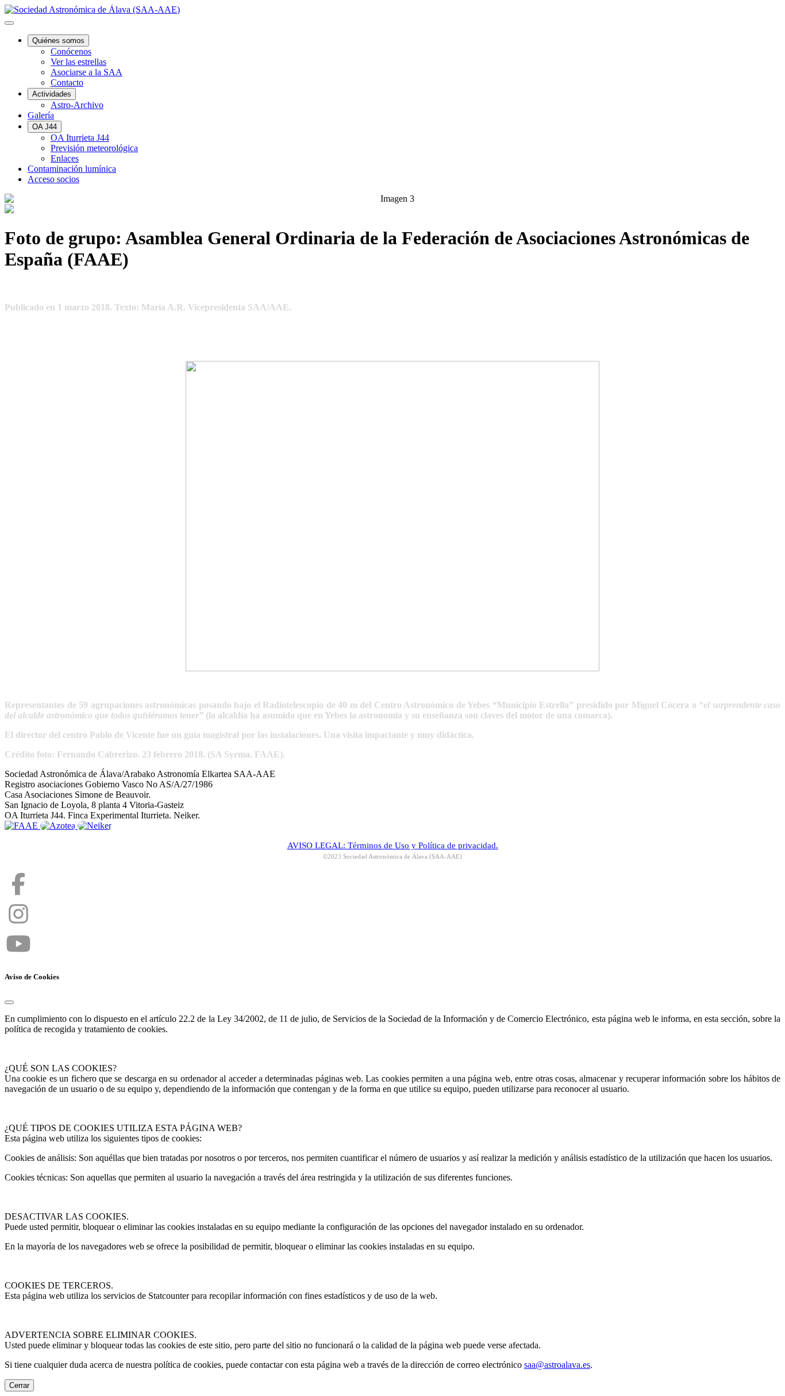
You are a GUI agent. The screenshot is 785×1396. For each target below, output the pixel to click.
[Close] (9, 1002)
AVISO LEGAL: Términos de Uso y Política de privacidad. (392, 845)
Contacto (67, 82)
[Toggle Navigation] (9, 23)
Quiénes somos (58, 40)
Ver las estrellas (78, 62)
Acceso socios (53, 179)
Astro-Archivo (77, 105)
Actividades (51, 94)
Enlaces (65, 158)
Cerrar (19, 1385)
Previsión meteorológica (94, 148)
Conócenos (71, 51)
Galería (41, 115)
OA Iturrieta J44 (80, 138)
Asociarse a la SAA (86, 72)
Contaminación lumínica (72, 169)
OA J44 (44, 126)
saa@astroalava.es (557, 1365)
